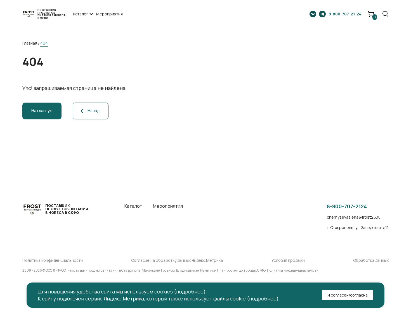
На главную (42, 110)
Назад (93, 110)
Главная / (30, 43)
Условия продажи (288, 260)
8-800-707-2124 (347, 206)
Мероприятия (109, 14)
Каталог (133, 206)
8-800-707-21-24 (345, 14)
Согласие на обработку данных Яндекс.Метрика (177, 260)
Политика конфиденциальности (52, 260)
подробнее (190, 291)
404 (44, 43)
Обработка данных (371, 260)
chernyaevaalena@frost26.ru (354, 217)
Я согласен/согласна (347, 295)
